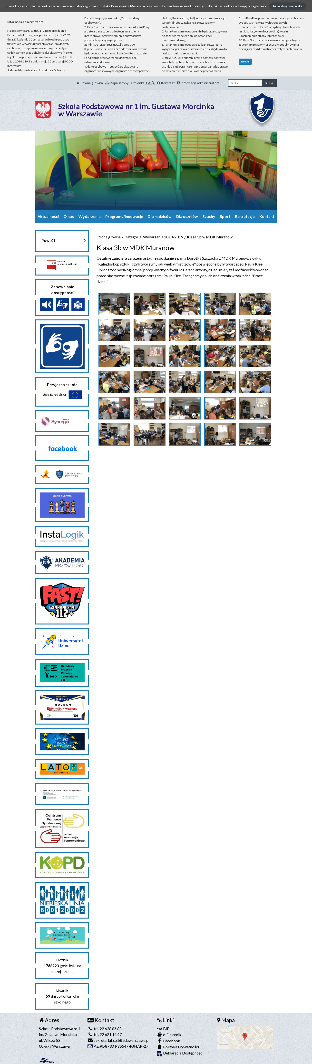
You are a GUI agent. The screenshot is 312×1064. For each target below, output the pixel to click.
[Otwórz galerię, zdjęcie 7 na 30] (149, 330)
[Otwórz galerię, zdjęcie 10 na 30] (255, 330)
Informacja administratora (199, 83)
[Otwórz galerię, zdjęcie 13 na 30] (184, 356)
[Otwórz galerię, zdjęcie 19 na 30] (220, 382)
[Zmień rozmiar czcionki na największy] (153, 83)
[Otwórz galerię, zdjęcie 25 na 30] (255, 408)
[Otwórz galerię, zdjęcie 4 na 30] (220, 304)
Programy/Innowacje (124, 216)
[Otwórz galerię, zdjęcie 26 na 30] (114, 434)
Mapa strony (118, 83)
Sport (225, 216)
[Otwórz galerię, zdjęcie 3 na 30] (184, 304)
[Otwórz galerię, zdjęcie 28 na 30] (184, 434)
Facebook (171, 1040)
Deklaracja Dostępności (182, 1053)
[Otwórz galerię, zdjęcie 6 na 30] (114, 330)
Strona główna (91, 83)
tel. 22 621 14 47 (107, 1034)
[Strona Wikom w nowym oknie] (46, 1060)
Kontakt (266, 216)
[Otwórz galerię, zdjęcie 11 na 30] (114, 356)
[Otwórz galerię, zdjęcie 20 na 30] (255, 382)
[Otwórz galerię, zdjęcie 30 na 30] (255, 434)
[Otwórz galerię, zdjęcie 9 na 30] (220, 330)
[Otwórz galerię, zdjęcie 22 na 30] (149, 408)
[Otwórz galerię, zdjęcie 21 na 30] (114, 408)
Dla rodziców (160, 216)
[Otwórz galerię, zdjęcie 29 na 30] (220, 434)
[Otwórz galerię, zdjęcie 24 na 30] (220, 408)
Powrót (48, 240)
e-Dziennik (171, 1034)
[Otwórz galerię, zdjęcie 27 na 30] (149, 434)
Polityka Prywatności (180, 1046)
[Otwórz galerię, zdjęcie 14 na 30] (220, 356)
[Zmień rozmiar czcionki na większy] (149, 83)
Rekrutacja (245, 216)
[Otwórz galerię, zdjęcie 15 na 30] (255, 356)
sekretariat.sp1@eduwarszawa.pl (121, 1040)
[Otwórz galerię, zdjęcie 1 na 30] (114, 304)
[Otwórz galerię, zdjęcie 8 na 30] (184, 330)
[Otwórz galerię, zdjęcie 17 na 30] (149, 382)
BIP (165, 1028)
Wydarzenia (89, 216)
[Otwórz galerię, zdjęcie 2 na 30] (149, 304)
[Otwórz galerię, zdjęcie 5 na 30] (255, 304)
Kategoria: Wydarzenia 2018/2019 (154, 237)
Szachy (209, 216)
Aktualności (48, 216)
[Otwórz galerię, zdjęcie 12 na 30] (149, 356)
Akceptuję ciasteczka (287, 6)
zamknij (245, 61)
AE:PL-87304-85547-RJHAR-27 (120, 1046)
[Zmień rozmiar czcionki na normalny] (146, 83)
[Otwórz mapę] (245, 1036)
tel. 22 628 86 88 (107, 1028)
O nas (68, 216)
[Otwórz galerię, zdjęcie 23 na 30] (184, 408)
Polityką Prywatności (114, 6)
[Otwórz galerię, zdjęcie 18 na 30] (184, 382)
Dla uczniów (187, 216)
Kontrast (167, 83)
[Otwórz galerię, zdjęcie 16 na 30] (114, 382)
